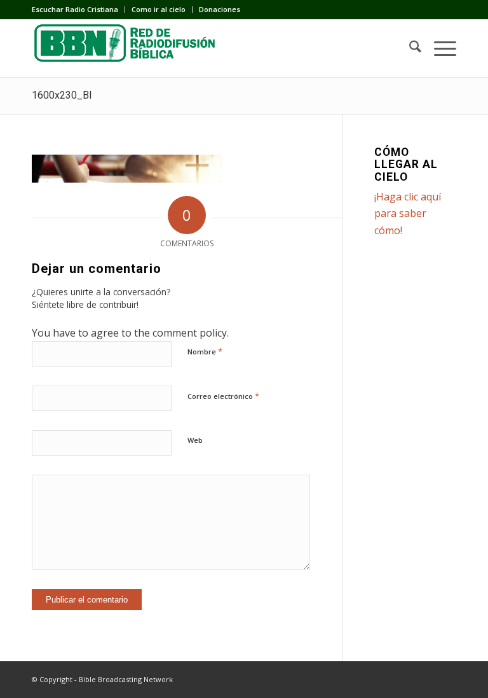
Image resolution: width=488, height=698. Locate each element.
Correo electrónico (223, 395)
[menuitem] (78, 9)
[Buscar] (408, 48)
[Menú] (438, 48)
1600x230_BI (62, 95)
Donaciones (219, 9)
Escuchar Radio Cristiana (75, 9)
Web (195, 440)
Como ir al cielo (159, 9)
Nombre (204, 351)
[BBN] (127, 48)
